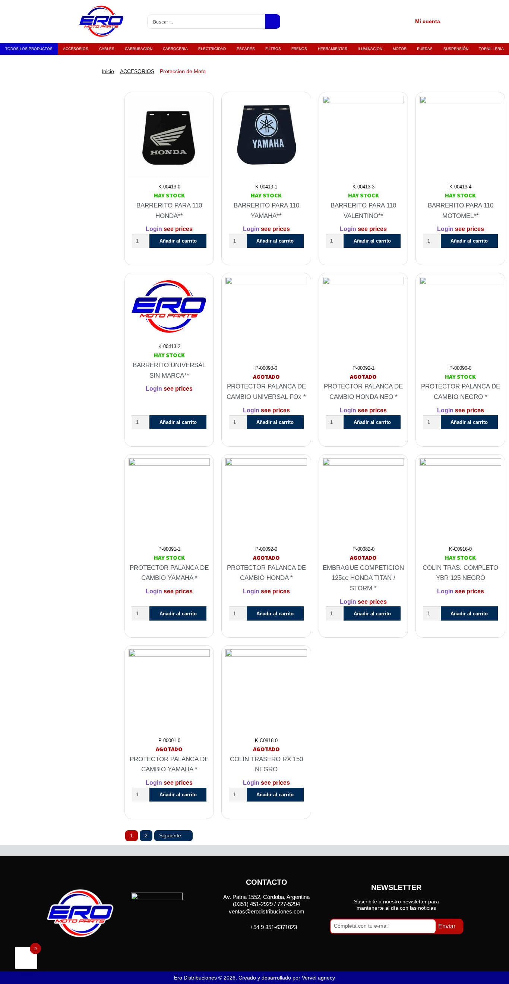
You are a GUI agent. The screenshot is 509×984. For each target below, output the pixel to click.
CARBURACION (138, 49)
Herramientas (332, 49)
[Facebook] (257, 944)
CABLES (106, 49)
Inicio (108, 71)
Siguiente (170, 835)
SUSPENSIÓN (455, 49)
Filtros (273, 49)
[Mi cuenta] (404, 21)
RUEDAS (425, 49)
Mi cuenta (427, 21)
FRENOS (299, 49)
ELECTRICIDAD (212, 49)
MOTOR (400, 49)
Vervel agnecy (318, 978)
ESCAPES (246, 49)
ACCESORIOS (75, 49)
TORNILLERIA (491, 49)
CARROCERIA (175, 49)
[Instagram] (276, 944)
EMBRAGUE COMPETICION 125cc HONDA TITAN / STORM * (363, 578)
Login (154, 229)
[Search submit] (272, 21)
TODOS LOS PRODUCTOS (29, 49)
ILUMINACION (370, 49)
